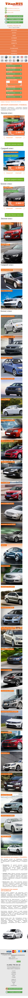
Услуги (14, 33)
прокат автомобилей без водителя (18, 955)
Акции (13, 982)
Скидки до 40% (10, 12)
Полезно (14, 51)
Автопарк (14, 30)
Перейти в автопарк (6, 953)
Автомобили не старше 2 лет (13, 8)
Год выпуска (9, 75)
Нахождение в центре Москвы (13, 10)
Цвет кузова (9, 90)
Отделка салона (10, 86)
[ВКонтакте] (19, 951)
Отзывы (14, 40)
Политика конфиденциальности (13, 967)
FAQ (14, 46)
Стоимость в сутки (11, 79)
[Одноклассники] (21, 951)
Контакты (14, 53)
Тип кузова (9, 71)
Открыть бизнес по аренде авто (13, 968)
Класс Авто (9, 63)
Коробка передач (11, 67)
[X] (25, 951)
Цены (14, 35)
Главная (3, 101)
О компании (14, 48)
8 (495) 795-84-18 (14, 26)
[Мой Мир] (23, 951)
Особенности (9, 94)
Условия (14, 38)
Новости (14, 43)
